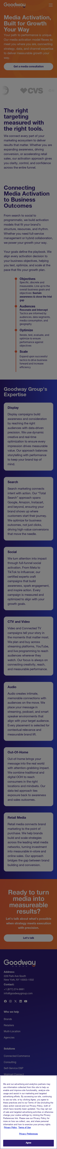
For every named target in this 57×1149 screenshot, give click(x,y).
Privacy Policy (11, 1128)
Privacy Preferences (28, 1134)
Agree (28, 1143)
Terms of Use (24, 1128)
